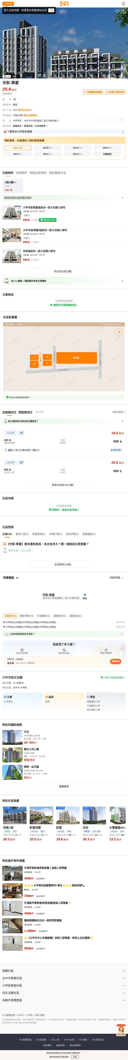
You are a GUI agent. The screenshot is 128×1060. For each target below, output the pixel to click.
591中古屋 (69, 1039)
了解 (51, 10)
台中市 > (21, 1015)
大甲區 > (30, 1015)
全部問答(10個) (62, 564)
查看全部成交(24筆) (63, 485)
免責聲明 (47, 1045)
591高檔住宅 (98, 1039)
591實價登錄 (25, 1039)
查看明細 (116, 450)
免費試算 (115, 661)
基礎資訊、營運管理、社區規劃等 (29, 126)
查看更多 (64, 786)
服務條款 (60, 1045)
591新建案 (41, 1039)
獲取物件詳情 (49, 220)
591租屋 (83, 1039)
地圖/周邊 (115, 577)
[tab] (9, 412)
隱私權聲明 (75, 1045)
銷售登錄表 (118, 412)
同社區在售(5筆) (63, 271)
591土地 (55, 1039)
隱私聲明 (65, 1057)
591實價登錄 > (9, 1015)
